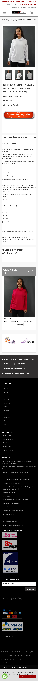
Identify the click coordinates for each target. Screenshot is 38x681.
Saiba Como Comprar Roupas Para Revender (17, 479)
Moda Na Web (8, 636)
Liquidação (7, 389)
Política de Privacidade (10, 522)
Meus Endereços (8, 446)
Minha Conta (7, 435)
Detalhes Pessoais (9, 450)
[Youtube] (12, 598)
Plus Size (7, 399)
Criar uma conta (28, 7)
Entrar (14, 7)
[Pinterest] (7, 598)
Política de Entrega (8, 514)
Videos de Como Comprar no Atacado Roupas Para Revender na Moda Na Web (18, 488)
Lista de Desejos (8, 439)
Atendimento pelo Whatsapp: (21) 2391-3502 (19, 1)
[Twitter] (16, 598)
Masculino (7, 410)
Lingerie (6, 421)
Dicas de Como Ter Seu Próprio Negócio (15, 500)
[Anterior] (28, 271)
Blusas (6, 396)
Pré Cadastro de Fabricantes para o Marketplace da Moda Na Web (19, 468)
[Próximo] (32, 271)
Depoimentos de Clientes (11, 503)
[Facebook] (3, 598)
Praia (5, 407)
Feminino (13, 19)
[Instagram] (20, 598)
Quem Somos (7, 476)
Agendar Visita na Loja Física (12, 483)
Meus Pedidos (7, 443)
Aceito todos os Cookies (27, 677)
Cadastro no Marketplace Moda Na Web (15, 472)
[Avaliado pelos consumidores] (19, 563)
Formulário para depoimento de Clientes (15, 507)
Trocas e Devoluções (9, 518)
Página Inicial (5, 19)
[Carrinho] (32, 13)
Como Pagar (6, 496)
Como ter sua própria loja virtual (13, 525)
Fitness (6, 414)
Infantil (6, 424)
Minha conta (12, 4)
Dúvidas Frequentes (9, 492)
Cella (10, 100)
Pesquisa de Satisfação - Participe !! (14, 511)
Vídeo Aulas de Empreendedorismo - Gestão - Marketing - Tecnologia (17, 462)
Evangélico (7, 417)
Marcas (6, 392)
